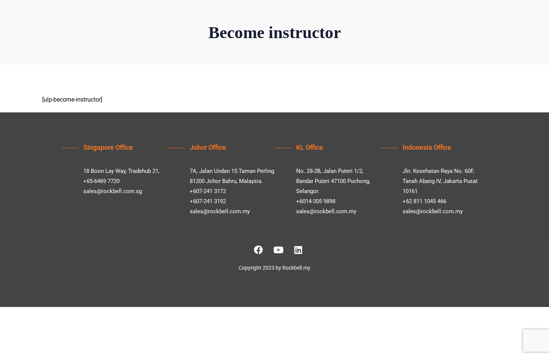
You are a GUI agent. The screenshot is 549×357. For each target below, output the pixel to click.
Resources (366, 26)
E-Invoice (298, 26)
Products (257, 26)
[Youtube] (278, 250)
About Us (217, 26)
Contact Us (411, 26)
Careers (331, 26)
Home (187, 26)
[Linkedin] (298, 250)
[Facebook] (258, 250)
